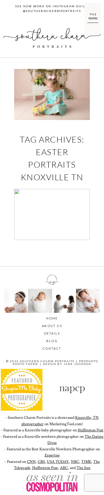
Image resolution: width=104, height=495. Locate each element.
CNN (31, 461)
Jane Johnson (77, 364)
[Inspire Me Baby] (21, 409)
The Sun (83, 467)
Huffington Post (90, 430)
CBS (41, 461)
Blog (52, 341)
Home (52, 318)
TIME (86, 461)
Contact (51, 348)
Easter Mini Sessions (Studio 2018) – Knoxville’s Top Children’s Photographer (51, 215)
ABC (64, 467)
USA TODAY (58, 461)
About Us (52, 326)
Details (52, 333)
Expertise (52, 455)
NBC (75, 461)
